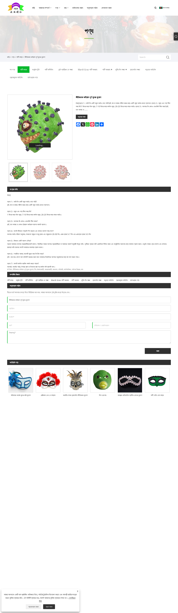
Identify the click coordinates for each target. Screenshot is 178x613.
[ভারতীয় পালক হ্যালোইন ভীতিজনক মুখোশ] (75, 380)
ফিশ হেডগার (102, 395)
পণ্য (13, 57)
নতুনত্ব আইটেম (108, 280)
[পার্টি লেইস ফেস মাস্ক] (157, 380)
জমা (157, 350)
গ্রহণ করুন (49, 606)
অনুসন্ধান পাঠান (81, 117)
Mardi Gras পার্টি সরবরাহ (60, 280)
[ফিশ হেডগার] (102, 380)
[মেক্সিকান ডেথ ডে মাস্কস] (48, 380)
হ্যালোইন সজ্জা (97, 280)
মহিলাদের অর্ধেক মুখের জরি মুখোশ (21, 395)
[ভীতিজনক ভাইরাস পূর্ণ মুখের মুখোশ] (40, 127)
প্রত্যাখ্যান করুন (33, 606)
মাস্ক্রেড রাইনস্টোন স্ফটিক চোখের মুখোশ (130, 395)
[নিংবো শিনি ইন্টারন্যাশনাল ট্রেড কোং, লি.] (16, 7)
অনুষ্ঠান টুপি (19, 280)
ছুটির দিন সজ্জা (85, 280)
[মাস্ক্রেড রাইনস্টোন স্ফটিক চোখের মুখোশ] (129, 380)
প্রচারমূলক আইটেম (122, 280)
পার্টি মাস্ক (19, 57)
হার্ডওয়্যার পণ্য (134, 280)
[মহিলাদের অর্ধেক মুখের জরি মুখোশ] (20, 380)
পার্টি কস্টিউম (29, 280)
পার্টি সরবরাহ (75, 280)
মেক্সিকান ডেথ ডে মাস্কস (48, 395)
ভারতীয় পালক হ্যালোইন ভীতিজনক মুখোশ (75, 395)
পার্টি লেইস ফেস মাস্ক (157, 395)
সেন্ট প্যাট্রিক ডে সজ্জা (41, 280)
